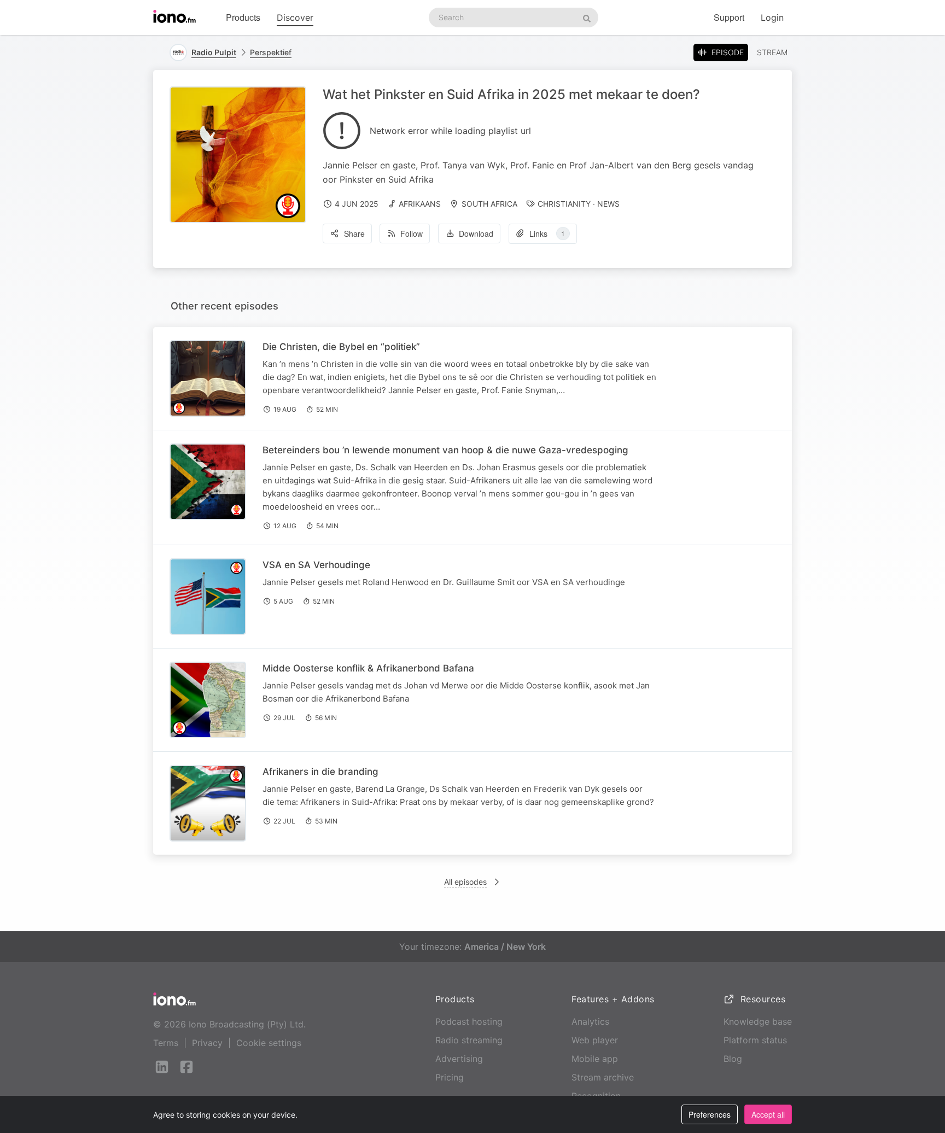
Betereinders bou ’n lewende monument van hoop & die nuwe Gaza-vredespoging (445, 450)
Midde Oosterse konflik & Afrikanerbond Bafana (368, 668)
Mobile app (594, 1058)
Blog (733, 1058)
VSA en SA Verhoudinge (316, 564)
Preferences (710, 1114)
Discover (295, 17)
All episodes (465, 881)
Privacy (207, 1042)
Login (772, 17)
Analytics (590, 1021)
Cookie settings (268, 1042)
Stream (772, 52)
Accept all (768, 1114)
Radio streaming (469, 1040)
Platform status (755, 1040)
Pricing (449, 1077)
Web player (594, 1040)
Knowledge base (758, 1021)
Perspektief (270, 52)
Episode (727, 52)
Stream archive (602, 1077)
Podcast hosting (469, 1021)
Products (243, 17)
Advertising (459, 1058)
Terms (165, 1042)
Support (729, 17)
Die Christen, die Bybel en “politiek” (341, 346)
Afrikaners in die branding (320, 771)
